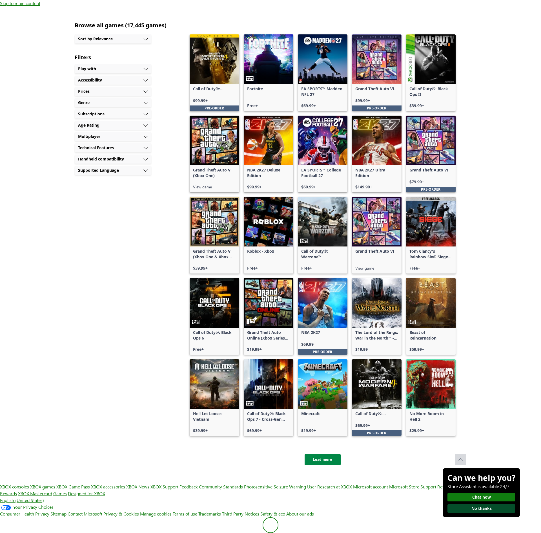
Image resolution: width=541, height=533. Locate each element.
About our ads (300, 514)
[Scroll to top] (460, 459)
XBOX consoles (14, 487)
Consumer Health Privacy (24, 514)
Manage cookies (156, 514)
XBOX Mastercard (35, 493)
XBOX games (42, 487)
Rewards (8, 493)
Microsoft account (370, 487)
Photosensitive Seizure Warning (275, 487)
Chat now (481, 497)
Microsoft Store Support (412, 487)
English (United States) (22, 500)
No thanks (481, 508)
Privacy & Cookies (121, 514)
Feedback (188, 487)
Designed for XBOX (86, 493)
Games (60, 493)
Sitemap (58, 514)
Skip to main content (20, 3)
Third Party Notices (240, 514)
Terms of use (185, 514)
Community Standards (221, 487)
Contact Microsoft (85, 514)
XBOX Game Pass (73, 487)
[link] (214, 72)
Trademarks (209, 514)
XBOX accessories (108, 487)
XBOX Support (164, 487)
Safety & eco (272, 514)
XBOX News (137, 487)
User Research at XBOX (330, 487)
